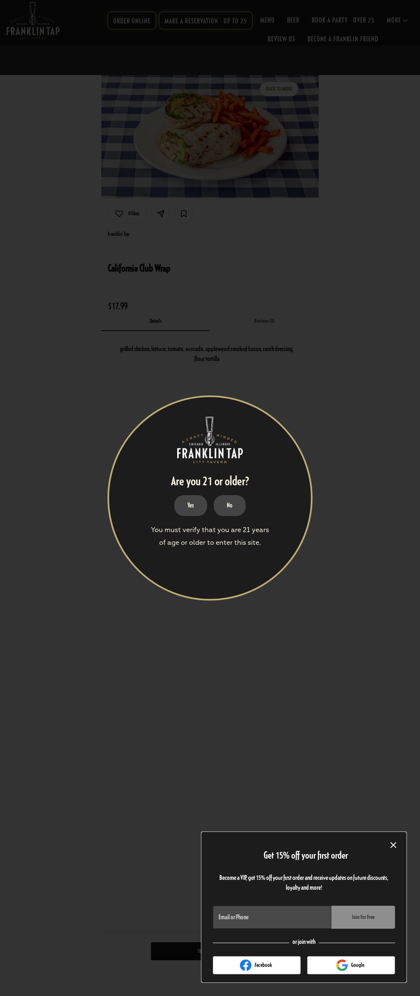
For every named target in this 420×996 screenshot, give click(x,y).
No (230, 505)
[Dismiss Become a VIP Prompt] (393, 845)
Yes (190, 505)
